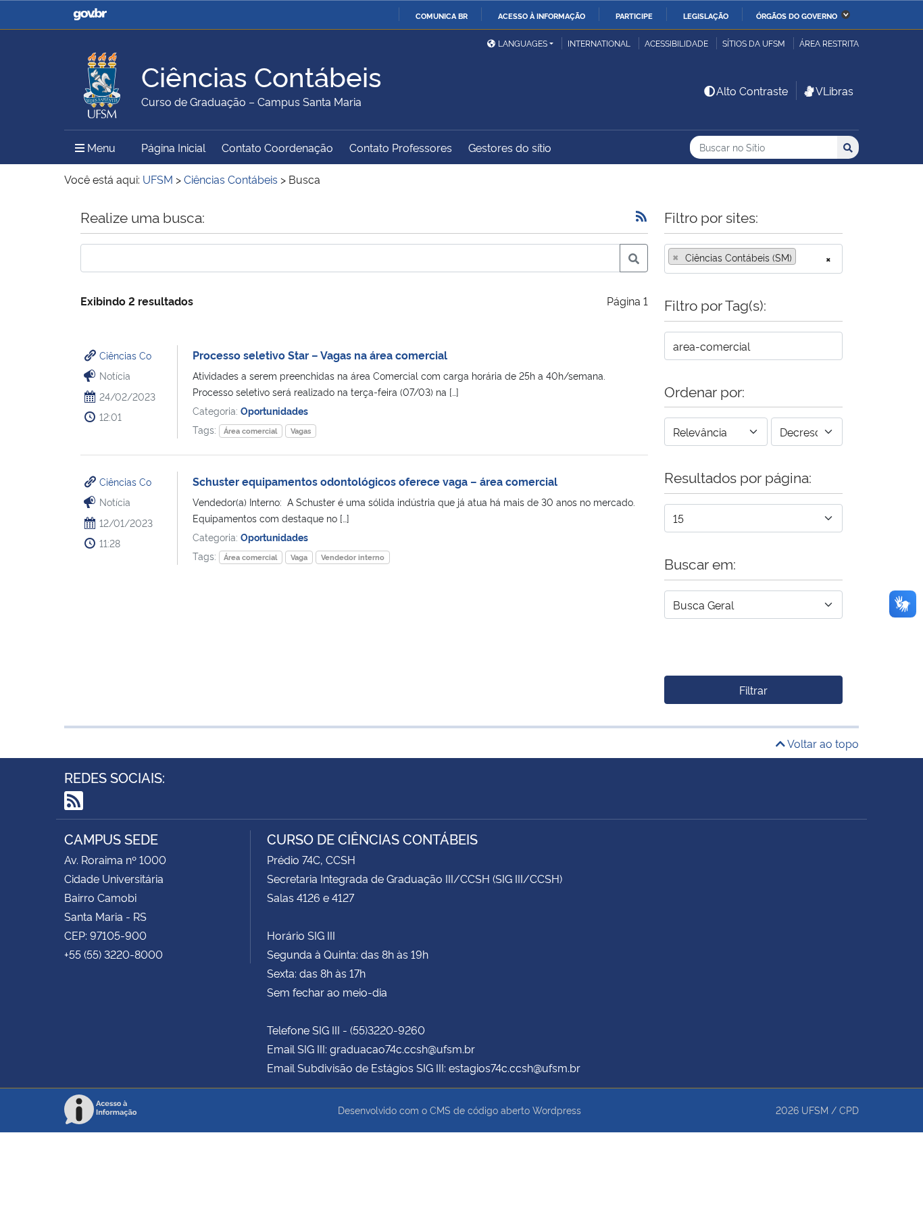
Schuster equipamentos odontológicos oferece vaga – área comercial (375, 481)
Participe (634, 15)
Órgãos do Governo (796, 15)
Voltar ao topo (822, 743)
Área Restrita (829, 43)
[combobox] (753, 259)
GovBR (90, 14)
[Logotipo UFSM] (102, 81)
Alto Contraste (752, 90)
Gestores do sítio (509, 147)
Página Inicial (173, 147)
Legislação (705, 15)
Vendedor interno (352, 557)
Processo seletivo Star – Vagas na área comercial (320, 354)
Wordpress (556, 1109)
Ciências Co (125, 355)
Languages (522, 43)
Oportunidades (274, 410)
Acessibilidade (676, 43)
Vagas (301, 431)
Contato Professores (400, 147)
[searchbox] (803, 257)
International (599, 43)
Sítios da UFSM (753, 43)
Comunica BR (442, 15)
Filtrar (753, 689)
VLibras (834, 90)
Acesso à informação (541, 15)
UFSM (814, 1109)
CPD (849, 1109)
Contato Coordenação (277, 147)
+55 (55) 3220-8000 (113, 954)
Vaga (299, 557)
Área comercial (250, 431)
